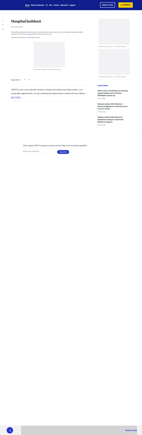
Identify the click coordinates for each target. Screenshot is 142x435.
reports (30, 34)
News (27, 5)
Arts (50, 5)
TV (47, 5)
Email (29, 79)
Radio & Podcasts (37, 5)
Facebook (21, 79)
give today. (16, 97)
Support (72, 5)
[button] (10, 430)
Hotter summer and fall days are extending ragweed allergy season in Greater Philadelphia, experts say (113, 93)
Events (56, 5)
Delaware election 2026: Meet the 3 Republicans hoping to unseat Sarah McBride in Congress (110, 119)
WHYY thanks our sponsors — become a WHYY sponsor (47, 69)
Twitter (25, 79)
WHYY (12, 5)
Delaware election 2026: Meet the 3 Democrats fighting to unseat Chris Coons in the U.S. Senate (113, 106)
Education (64, 5)
